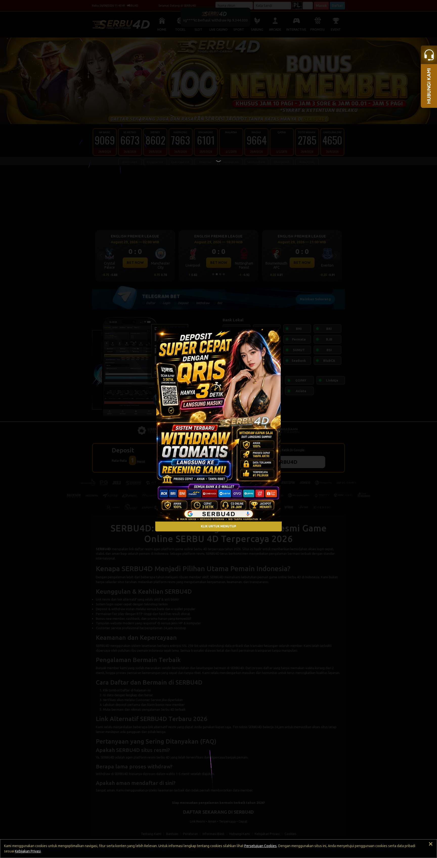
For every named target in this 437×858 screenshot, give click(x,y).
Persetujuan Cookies (260, 846)
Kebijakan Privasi (28, 851)
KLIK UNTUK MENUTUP (218, 526)
